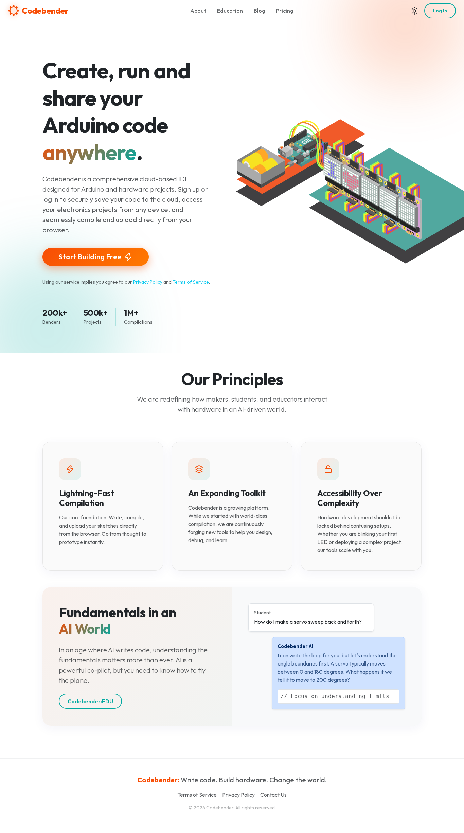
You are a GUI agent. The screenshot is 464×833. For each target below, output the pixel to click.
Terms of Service (191, 282)
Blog (259, 10)
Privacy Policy (147, 282)
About (198, 10)
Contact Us (273, 794)
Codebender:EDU (90, 701)
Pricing (284, 10)
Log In (440, 10)
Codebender (45, 10)
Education (230, 10)
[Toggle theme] (414, 10)
